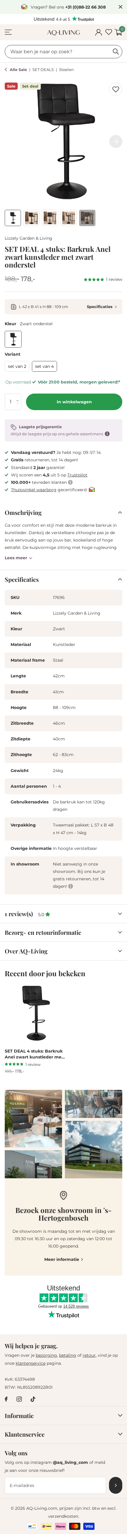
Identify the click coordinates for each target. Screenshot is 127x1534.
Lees (16, 557)
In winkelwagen (74, 402)
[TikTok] (33, 1399)
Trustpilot (77, 475)
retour (89, 1355)
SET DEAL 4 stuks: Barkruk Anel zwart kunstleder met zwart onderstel (34, 1054)
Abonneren (115, 1485)
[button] (19, 396)
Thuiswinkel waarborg (33, 489)
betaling (67, 1355)
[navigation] (13, 218)
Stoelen (66, 69)
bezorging (46, 1355)
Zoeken (115, 51)
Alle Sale (19, 69)
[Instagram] (19, 1399)
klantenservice (30, 1363)
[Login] (98, 32)
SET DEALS (43, 69)
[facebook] (6, 1399)
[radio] (13, 339)
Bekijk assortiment (8, 32)
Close (120, 7)
